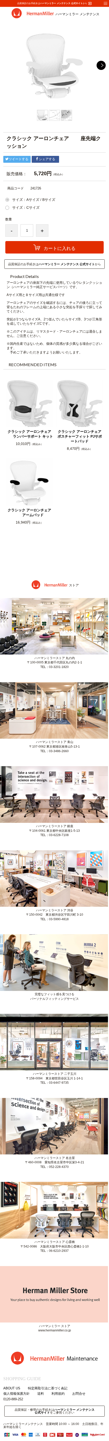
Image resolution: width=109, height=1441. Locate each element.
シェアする (47, 159)
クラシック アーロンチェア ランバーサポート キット (29, 433)
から (66, 3)
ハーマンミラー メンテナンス (77, 14)
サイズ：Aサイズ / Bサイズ (33, 199)
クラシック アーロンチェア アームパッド (29, 512)
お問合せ (78, 1393)
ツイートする (18, 159)
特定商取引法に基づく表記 (47, 1388)
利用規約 (58, 1393)
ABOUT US (11, 1388)
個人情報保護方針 (16, 1393)
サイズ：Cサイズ (26, 207)
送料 (40, 1393)
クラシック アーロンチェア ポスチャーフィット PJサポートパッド (80, 436)
